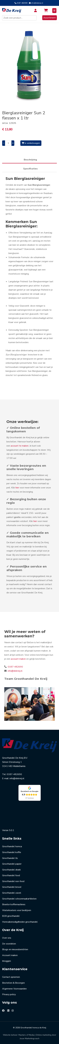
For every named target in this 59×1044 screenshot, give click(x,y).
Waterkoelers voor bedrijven (16, 910)
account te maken (19, 445)
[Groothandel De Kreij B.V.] (13, 10)
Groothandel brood (11, 887)
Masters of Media (26, 1035)
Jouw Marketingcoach (29, 1038)
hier (17, 487)
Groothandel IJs (10, 858)
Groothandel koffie (11, 852)
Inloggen (6, 961)
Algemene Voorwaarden (14, 988)
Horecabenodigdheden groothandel (20, 921)
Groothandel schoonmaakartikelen (19, 898)
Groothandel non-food (13, 881)
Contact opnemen (11, 977)
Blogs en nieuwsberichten (15, 949)
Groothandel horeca (12, 846)
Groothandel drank (11, 869)
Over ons (6, 937)
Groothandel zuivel (11, 892)
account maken (18, 658)
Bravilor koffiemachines (13, 904)
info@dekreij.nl (37, 3)
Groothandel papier (11, 863)
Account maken (10, 955)
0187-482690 (22, 3)
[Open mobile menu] (54, 10)
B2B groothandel (11, 916)
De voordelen (9, 943)
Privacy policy (9, 994)
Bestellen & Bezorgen (13, 982)
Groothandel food (11, 875)
